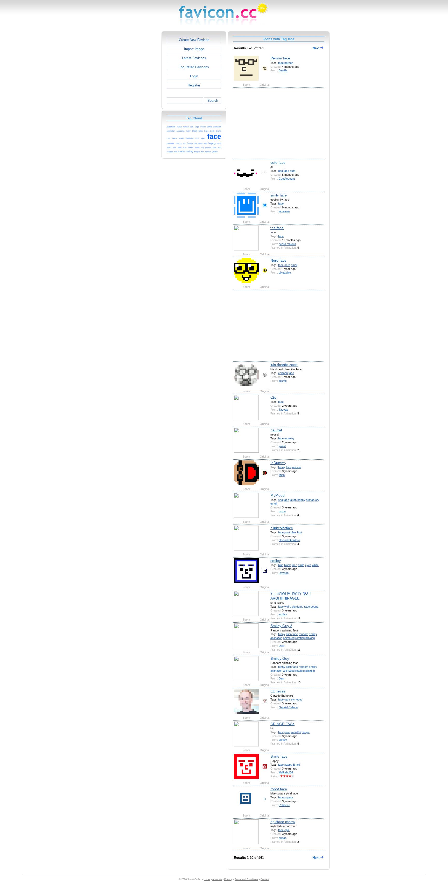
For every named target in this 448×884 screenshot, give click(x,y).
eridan (282, 837)
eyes (308, 565)
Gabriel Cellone (288, 707)
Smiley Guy (279, 658)
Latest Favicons (194, 58)
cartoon (283, 373)
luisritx (283, 380)
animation (276, 638)
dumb (299, 606)
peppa (314, 606)
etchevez (297, 699)
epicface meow (282, 822)
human (310, 499)
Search (212, 101)
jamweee (284, 211)
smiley (275, 561)
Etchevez (277, 691)
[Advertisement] (139, 109)
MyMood (277, 495)
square (288, 797)
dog (280, 170)
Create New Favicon (194, 40)
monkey (289, 438)
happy (301, 499)
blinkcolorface (281, 528)
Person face (280, 58)
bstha (282, 511)
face (281, 62)
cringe (306, 732)
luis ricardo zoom (284, 365)
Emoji (296, 764)
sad (280, 499)
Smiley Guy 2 (281, 626)
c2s (273, 397)
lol (299, 732)
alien (289, 634)
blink (293, 532)
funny (281, 467)
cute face (277, 162)
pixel (287, 732)
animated (289, 638)
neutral (276, 430)
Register (194, 85)
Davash (284, 572)
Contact (265, 879)
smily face (278, 195)
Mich (282, 475)
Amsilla (282, 70)
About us (217, 879)
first (299, 532)
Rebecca (284, 805)
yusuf (282, 446)
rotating (300, 638)
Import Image (194, 49)
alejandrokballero (289, 540)
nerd (287, 265)
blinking (310, 638)
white (315, 565)
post (287, 532)
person (288, 62)
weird (287, 606)
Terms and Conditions (246, 879)
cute (292, 170)
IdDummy (278, 463)
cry (317, 499)
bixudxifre (285, 272)
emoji (294, 265)
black (287, 565)
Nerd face (278, 260)
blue (280, 565)
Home (207, 879)
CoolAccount (287, 178)
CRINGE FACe (282, 724)
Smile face (279, 756)
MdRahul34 (286, 772)
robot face (278, 789)
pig (294, 606)
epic (287, 830)
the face (277, 228)
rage (307, 606)
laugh (293, 499)
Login (194, 76)
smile (301, 565)
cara (287, 699)
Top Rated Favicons (194, 67)
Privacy (228, 879)
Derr (281, 645)
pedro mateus (287, 244)
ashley (283, 614)
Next (316, 48)
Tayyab (283, 409)
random (303, 634)
